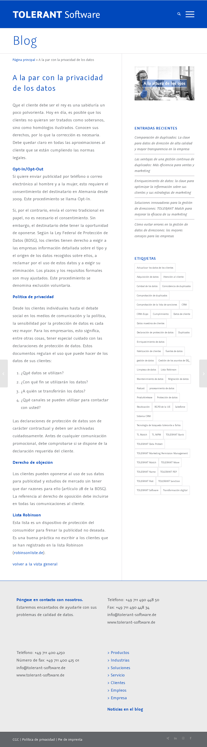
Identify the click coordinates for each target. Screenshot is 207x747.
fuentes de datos (174, 351)
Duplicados (184, 332)
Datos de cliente (181, 314)
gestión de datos (145, 360)
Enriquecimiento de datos (150, 341)
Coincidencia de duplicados (176, 286)
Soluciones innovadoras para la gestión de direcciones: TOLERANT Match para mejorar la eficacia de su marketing (163, 208)
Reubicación (143, 406)
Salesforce (180, 406)
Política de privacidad (38, 739)
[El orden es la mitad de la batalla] (4, 373)
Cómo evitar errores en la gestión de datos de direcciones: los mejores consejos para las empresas (161, 230)
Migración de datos (178, 379)
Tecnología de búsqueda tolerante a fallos (158, 425)
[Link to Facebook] (190, 738)
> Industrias (118, 660)
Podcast (141, 388)
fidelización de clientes (149, 351)
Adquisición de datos (148, 276)
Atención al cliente (173, 276)
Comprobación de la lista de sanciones (157, 304)
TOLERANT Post (145, 481)
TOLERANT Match (146, 462)
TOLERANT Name (146, 471)
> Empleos (116, 690)
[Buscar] (179, 14)
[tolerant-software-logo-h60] (56, 14)
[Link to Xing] (168, 738)
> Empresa (117, 697)
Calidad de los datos (147, 286)
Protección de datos (167, 397)
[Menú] (188, 14)
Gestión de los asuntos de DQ (174, 360)
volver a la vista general (35, 564)
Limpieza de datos (146, 369)
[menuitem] (179, 14)
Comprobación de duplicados (152, 295)
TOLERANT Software (147, 490)
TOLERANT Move (170, 462)
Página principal (24, 60)
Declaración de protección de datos (155, 332)
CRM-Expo (142, 314)
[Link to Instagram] (183, 738)
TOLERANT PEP (168, 471)
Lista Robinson (168, 369)
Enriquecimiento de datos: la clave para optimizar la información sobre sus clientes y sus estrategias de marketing (164, 186)
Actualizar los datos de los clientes (155, 267)
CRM (184, 304)
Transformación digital (175, 490)
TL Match (142, 434)
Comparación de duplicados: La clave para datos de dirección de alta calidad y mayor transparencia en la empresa (163, 143)
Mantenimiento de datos (150, 379)
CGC (16, 739)
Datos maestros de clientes (150, 323)
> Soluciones (118, 667)
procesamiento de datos (161, 388)
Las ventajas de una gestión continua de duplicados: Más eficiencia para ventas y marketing (164, 165)
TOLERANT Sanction (169, 481)
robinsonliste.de (28, 552)
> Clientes (116, 682)
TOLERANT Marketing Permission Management (162, 453)
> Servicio (116, 675)
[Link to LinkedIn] (175, 738)
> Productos (118, 652)
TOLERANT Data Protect (150, 444)
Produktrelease (144, 397)
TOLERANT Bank (175, 434)
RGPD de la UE (162, 406)
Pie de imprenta (70, 739)
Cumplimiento (161, 314)
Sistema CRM (144, 416)
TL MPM (156, 434)
